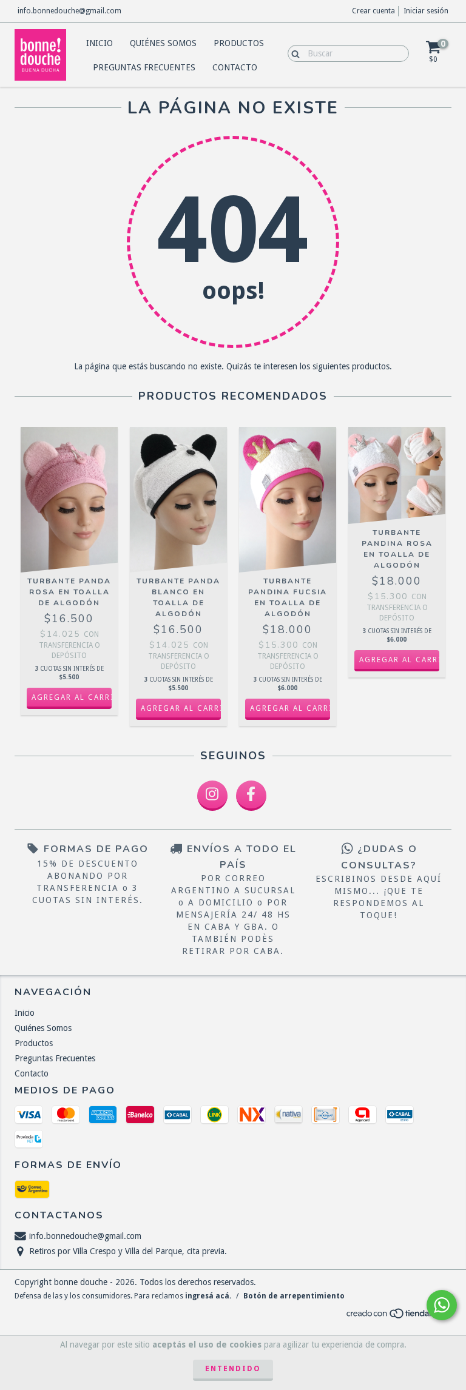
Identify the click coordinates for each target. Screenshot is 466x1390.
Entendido (233, 1369)
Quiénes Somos (163, 43)
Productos (239, 43)
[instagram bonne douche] (212, 796)
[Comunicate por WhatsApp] (442, 1305)
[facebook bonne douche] (251, 796)
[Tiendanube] (398, 1317)
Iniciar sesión (426, 11)
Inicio (99, 43)
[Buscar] (293, 53)
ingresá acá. (208, 1296)
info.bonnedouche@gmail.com (69, 11)
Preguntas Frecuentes (144, 67)
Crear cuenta (373, 11)
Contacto (234, 67)
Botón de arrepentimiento (294, 1296)
